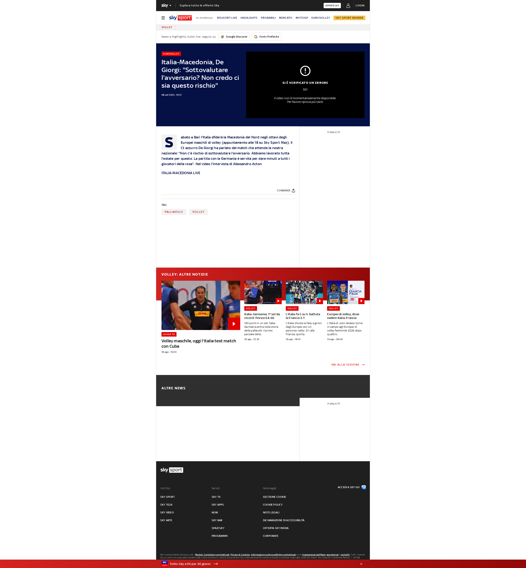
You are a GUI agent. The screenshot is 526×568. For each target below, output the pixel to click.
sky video (167, 512)
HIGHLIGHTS (249, 17)
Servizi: (216, 488)
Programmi (220, 535)
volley (199, 211)
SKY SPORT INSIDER (349, 17)
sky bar (217, 520)
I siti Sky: (165, 488)
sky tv (216, 496)
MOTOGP (302, 17)
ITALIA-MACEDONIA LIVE (180, 173)
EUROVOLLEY (320, 17)
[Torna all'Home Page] (180, 18)
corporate (270, 535)
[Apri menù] (163, 18)
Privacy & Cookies (240, 554)
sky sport (167, 496)
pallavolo (174, 211)
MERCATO (285, 17)
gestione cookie (274, 496)
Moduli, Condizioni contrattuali (212, 554)
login (360, 5)
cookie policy (273, 504)
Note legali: (270, 488)
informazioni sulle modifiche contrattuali (273, 554)
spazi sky (218, 528)
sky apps (218, 504)
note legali (271, 512)
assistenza (332, 554)
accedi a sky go (349, 487)
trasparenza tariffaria (313, 554)
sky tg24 (166, 504)
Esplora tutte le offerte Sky (199, 5)
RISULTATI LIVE (227, 17)
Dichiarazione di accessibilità (283, 520)
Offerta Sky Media (275, 528)
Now (215, 512)
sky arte (166, 520)
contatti (345, 554)
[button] (256, 564)
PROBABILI (268, 17)
